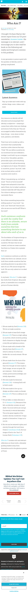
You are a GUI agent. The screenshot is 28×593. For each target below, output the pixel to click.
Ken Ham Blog (10, 29)
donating (23, 549)
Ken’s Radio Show (12, 5)
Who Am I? (13, 277)
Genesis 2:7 (19, 349)
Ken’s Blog (20, 5)
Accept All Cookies (14, 584)
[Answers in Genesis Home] (5, 1)
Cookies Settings (14, 591)
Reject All (14, 587)
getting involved (14, 551)
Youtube (24, 514)
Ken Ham (3, 5)
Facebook (12, 514)
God (2, 256)
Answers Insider (16, 39)
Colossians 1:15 (17, 435)
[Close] (23, 572)
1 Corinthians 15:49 (13, 430)
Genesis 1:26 (22, 326)
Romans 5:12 (11, 402)
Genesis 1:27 (7, 335)
